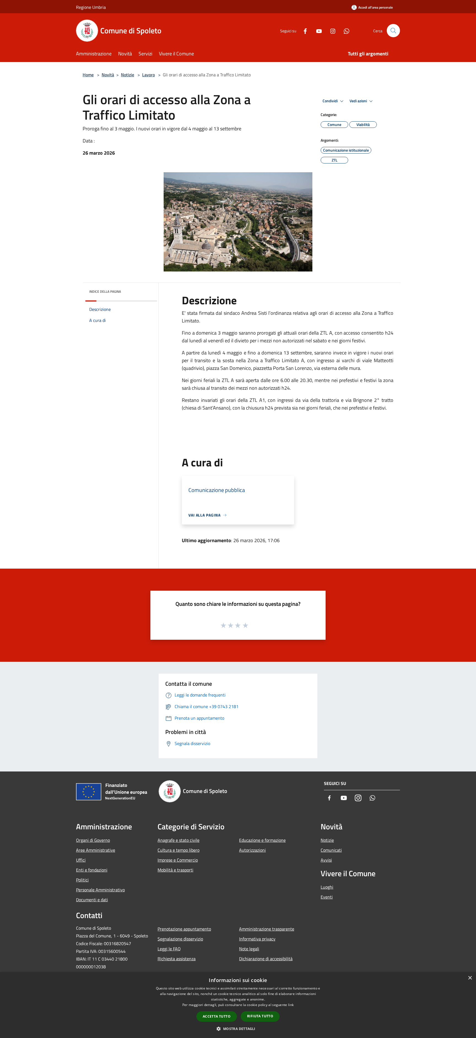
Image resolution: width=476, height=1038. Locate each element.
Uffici (81, 860)
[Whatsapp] (344, 30)
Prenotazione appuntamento (184, 929)
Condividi (331, 101)
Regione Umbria (91, 7)
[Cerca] (393, 30)
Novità (108, 74)
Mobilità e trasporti (175, 870)
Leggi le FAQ (169, 948)
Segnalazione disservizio (180, 938)
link (291, 1004)
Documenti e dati (92, 899)
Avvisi (326, 860)
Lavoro (148, 74)
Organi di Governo (93, 840)
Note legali (249, 948)
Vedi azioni (359, 101)
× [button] (470, 978)
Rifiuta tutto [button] (260, 1016)
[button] (238, 1028)
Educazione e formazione (262, 840)
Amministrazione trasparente (266, 929)
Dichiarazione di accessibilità (266, 958)
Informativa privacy (257, 938)
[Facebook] (303, 30)
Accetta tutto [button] (217, 1016)
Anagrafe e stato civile (178, 840)
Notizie (127, 74)
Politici (82, 879)
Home (88, 74)
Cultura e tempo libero (178, 850)
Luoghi (327, 887)
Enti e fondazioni (91, 870)
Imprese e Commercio (178, 860)
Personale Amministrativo (100, 889)
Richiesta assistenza (177, 958)
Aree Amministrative (95, 850)
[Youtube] (316, 30)
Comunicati (331, 850)
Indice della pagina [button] (105, 291)
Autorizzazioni (252, 850)
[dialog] (238, 1005)
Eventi (327, 897)
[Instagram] (330, 30)
